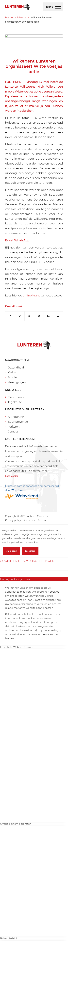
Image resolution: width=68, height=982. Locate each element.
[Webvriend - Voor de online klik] (34, 496)
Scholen (13, 377)
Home (9, 17)
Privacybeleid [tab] (8, 938)
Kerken (12, 372)
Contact (13, 431)
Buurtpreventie (18, 421)
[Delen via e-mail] (58, 316)
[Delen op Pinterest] (39, 316)
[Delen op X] (19, 316)
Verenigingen (17, 382)
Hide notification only (45, 977)
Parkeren (14, 426)
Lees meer (30, 550)
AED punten (16, 416)
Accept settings (20, 977)
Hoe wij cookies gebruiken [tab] (16, 579)
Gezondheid (16, 367)
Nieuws (21, 17)
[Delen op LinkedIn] (48, 316)
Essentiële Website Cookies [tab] (16, 647)
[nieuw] (34, 44)
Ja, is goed (11, 550)
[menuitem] (58, 6)
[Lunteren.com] (17, 6)
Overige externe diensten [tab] (15, 823)
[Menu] (58, 6)
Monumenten (17, 397)
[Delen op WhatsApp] (29, 316)
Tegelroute (15, 402)
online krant (31, 295)
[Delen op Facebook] (10, 316)
